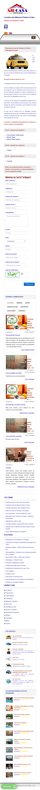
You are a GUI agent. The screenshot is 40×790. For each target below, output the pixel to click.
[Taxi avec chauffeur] (9, 651)
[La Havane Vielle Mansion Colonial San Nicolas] (16, 322)
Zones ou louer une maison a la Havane (17, 510)
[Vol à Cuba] (9, 659)
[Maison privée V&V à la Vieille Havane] (9, 741)
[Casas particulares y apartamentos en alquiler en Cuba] (6, 33)
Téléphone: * (9, 188)
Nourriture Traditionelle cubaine (15, 562)
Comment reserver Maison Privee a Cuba (18, 505)
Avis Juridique (10, 571)
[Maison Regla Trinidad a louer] (9, 766)
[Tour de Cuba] (9, 681)
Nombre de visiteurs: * (12, 196)
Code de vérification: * (12, 270)
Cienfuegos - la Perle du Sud (14, 560)
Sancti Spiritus (10, 596)
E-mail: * (8, 229)
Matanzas (19, 302)
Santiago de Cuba (12, 306)
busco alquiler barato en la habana (16, 531)
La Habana (10, 302)
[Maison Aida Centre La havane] (9, 775)
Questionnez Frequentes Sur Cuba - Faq (17, 568)
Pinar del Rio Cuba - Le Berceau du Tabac (18, 557)
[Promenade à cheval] (9, 665)
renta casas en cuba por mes (14, 576)
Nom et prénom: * (10, 180)
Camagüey (9, 618)
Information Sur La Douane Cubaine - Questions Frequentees (20, 517)
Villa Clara (9, 604)
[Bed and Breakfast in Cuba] (10, 33)
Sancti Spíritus (11, 310)
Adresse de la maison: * (12, 262)
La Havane (9, 590)
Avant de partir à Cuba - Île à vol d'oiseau (17, 502)
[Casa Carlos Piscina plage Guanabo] (9, 700)
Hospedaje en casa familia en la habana (17, 539)
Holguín (27, 302)
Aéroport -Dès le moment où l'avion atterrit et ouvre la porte (20, 528)
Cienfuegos (21, 310)
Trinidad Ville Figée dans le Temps (16, 565)
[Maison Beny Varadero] (9, 725)
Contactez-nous (10, 574)
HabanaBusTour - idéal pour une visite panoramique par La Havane (21, 553)
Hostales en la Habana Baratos (15, 582)
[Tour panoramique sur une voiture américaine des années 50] (9, 672)
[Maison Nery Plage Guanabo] (9, 716)
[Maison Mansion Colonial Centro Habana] (9, 750)
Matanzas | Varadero (12, 601)
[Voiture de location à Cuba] (9, 644)
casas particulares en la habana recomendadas (19, 579)
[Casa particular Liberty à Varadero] (9, 758)
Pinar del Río (24, 306)
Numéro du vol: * (10, 204)
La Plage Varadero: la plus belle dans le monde (19, 524)
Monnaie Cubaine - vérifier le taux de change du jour (20, 548)
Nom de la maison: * (11, 254)
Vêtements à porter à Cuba (13, 521)
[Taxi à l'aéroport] (9, 637)
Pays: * (7, 237)
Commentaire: (9, 212)
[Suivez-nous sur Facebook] (6, 27)
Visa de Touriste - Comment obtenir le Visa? (18, 513)
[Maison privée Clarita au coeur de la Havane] (16, 454)
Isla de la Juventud (11, 609)
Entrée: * (8, 246)
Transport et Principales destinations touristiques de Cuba (21, 543)
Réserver (30, 284)
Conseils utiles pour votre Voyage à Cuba (18, 508)
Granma (8, 623)
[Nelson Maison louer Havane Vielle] (16, 362)
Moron (7, 621)
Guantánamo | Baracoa (12, 612)
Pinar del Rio (9, 593)
